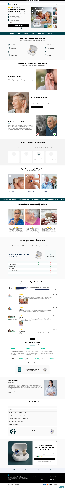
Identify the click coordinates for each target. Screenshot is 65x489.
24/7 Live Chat (53, 478)
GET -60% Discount (19, 25)
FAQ (32, 479)
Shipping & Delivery (43, 476)
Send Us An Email (53, 476)
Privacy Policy (33, 478)
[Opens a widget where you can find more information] (61, 487)
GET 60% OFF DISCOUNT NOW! (45, 459)
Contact (42, 479)
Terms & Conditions (34, 476)
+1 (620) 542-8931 (53, 479)
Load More (32, 338)
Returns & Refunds (43, 478)
